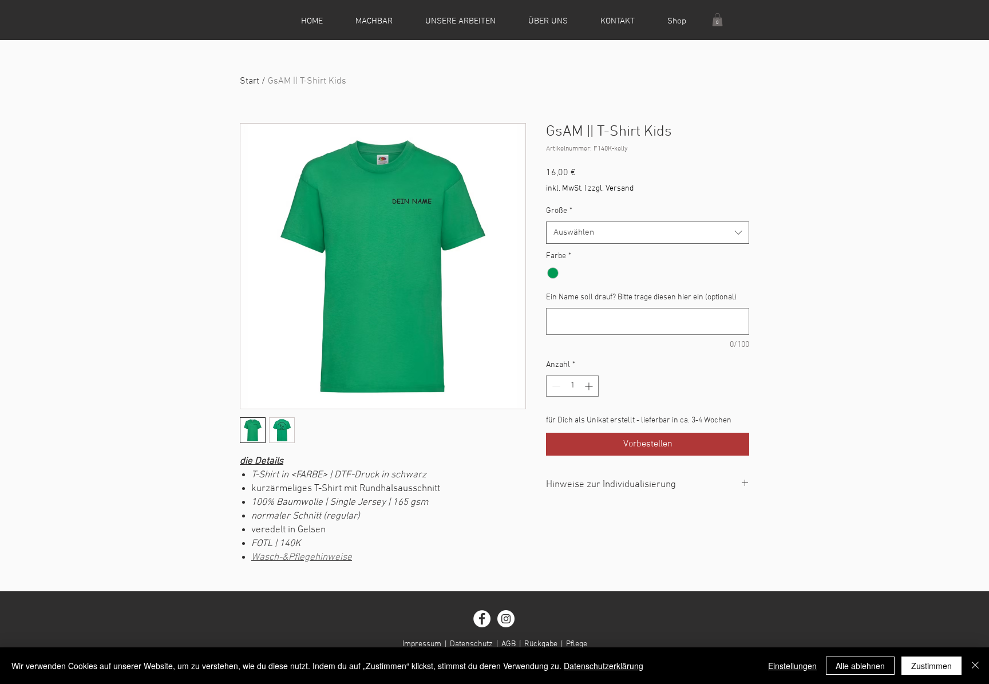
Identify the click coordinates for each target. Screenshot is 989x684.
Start (249, 81)
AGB (508, 644)
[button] (717, 19)
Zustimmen (931, 665)
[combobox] (647, 233)
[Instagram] (506, 618)
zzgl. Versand (611, 188)
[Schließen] (975, 666)
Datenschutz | (475, 644)
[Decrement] (555, 386)
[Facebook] (481, 618)
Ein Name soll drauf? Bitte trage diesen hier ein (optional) (641, 297)
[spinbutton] (572, 386)
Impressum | (426, 644)
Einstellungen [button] (792, 665)
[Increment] (590, 386)
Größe (559, 211)
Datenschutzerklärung (603, 665)
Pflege (576, 644)
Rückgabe (540, 644)
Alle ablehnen (860, 665)
